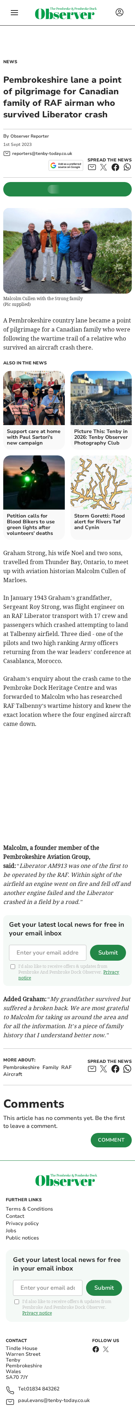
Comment (111, 1140)
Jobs (11, 1230)
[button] (14, 12)
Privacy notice (37, 1313)
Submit (108, 953)
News (10, 62)
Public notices (22, 1237)
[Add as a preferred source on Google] (66, 165)
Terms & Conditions (29, 1209)
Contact (15, 1216)
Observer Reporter (29, 136)
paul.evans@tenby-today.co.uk (54, 1401)
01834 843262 (42, 1389)
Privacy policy (22, 1223)
